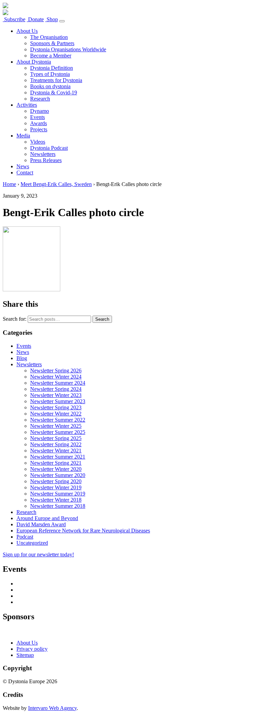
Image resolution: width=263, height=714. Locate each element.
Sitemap (25, 655)
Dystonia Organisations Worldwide (68, 49)
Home (9, 184)
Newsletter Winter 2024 (56, 377)
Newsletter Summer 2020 (57, 475)
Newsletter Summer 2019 (57, 494)
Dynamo (39, 111)
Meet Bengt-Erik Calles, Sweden (56, 184)
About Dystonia (33, 62)
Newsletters (42, 154)
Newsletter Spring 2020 (56, 481)
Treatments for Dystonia (56, 80)
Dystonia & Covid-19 (53, 92)
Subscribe (14, 19)
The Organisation (49, 37)
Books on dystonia (50, 86)
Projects (38, 129)
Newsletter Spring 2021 (56, 463)
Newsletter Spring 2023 (56, 407)
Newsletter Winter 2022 (56, 413)
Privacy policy (32, 649)
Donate (35, 19)
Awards (38, 123)
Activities (26, 105)
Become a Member (50, 55)
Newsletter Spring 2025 (56, 438)
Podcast (24, 537)
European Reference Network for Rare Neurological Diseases (83, 530)
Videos (37, 142)
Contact (24, 172)
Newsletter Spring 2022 (56, 444)
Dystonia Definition (51, 68)
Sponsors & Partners (52, 43)
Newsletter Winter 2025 (56, 426)
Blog (21, 358)
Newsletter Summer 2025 (57, 432)
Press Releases (46, 160)
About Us (27, 31)
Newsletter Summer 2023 (57, 401)
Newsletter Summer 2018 (57, 506)
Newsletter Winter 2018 (56, 500)
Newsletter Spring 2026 (56, 370)
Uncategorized (32, 543)
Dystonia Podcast (49, 148)
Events (37, 117)
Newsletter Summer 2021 (57, 457)
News (22, 166)
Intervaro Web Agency (52, 708)
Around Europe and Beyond (47, 518)
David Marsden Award (41, 524)
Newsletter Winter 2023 (56, 395)
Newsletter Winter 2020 (56, 469)
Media (23, 135)
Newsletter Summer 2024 (57, 383)
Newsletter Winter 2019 (56, 487)
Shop (51, 19)
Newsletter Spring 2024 (56, 389)
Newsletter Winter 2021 (56, 450)
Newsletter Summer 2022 (57, 420)
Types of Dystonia (50, 74)
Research (40, 99)
